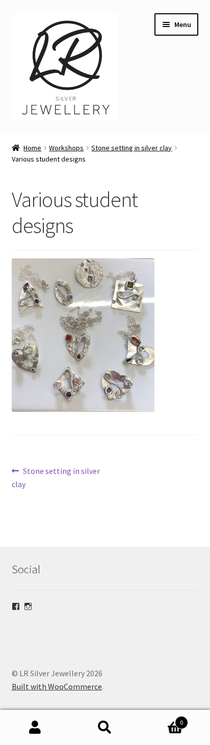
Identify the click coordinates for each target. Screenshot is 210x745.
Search (105, 727)
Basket (161, 718)
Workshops (66, 147)
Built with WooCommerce (57, 686)
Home (32, 147)
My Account (35, 727)
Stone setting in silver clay (131, 147)
